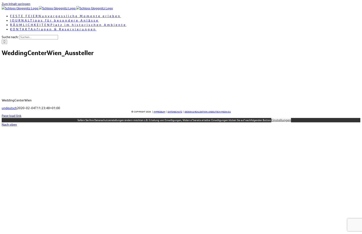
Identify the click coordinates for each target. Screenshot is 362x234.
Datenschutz (175, 111)
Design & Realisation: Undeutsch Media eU (208, 111)
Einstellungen (281, 120)
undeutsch (9, 108)
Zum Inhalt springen (16, 4)
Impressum (159, 111)
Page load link (11, 116)
